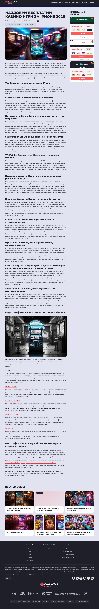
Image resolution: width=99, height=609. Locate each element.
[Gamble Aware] (68, 593)
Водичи (84, 2)
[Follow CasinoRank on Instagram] (77, 578)
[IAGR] (14, 593)
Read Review (82, 36)
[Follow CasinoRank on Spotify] (88, 578)
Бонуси (30, 549)
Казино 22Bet (12, 400)
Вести (92, 2)
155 (49, 549)
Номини (9, 428)
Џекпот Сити (12, 414)
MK (7, 578)
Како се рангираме (68, 554)
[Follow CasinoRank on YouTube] (84, 578)
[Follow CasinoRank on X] (80, 578)
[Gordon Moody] (47, 593)
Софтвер (30, 554)
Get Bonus (82, 33)
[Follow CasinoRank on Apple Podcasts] (92, 578)
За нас (68, 549)
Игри (30, 552)
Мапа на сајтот (30, 560)
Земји (30, 557)
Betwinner (11, 386)
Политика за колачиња (49, 606)
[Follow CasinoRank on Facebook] (73, 578)
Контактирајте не (68, 552)
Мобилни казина (56, 2)
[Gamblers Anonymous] (22, 593)
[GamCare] (33, 593)
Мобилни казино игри (72, 2)
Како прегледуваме (68, 557)
